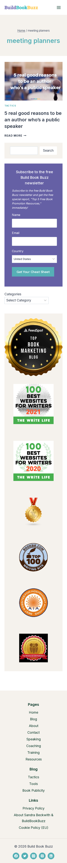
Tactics (10, 105)
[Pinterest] (42, 856)
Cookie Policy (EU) (33, 828)
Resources (33, 759)
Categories (12, 294)
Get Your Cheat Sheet (33, 272)
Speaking (33, 739)
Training (33, 752)
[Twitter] (24, 856)
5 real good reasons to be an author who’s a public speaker (33, 119)
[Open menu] (59, 7)
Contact (33, 732)
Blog (33, 719)
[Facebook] (16, 856)
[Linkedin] (51, 856)
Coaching (33, 746)
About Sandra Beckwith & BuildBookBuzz (33, 818)
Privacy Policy (33, 808)
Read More (15, 135)
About (33, 726)
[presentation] (33, 81)
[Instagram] (33, 856)
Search (48, 150)
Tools (33, 784)
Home (33, 712)
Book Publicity (33, 790)
